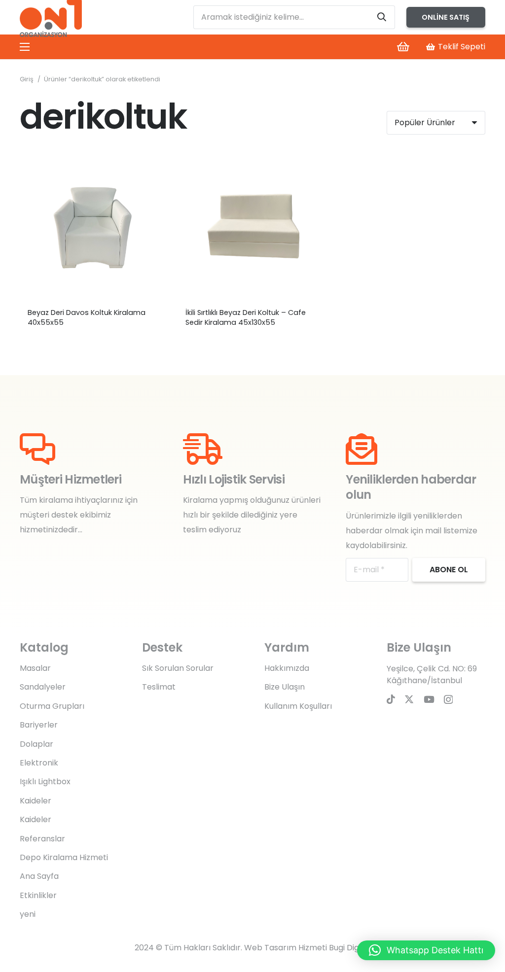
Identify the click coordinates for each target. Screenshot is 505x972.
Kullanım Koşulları (298, 706)
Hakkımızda (286, 668)
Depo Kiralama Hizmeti (64, 857)
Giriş (27, 79)
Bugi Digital (350, 947)
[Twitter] (409, 699)
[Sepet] (403, 47)
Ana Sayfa (39, 876)
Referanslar (42, 838)
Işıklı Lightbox (45, 781)
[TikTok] (391, 699)
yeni (28, 914)
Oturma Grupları (52, 706)
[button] (426, 950)
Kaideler (35, 800)
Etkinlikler (38, 895)
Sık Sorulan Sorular (178, 668)
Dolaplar (36, 744)
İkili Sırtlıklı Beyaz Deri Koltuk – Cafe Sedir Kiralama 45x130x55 (245, 317)
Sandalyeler (43, 687)
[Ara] (381, 17)
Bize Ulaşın (284, 687)
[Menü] (24, 47)
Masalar (35, 668)
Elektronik (39, 762)
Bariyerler (39, 724)
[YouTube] (429, 699)
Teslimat (159, 687)
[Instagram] (448, 699)
